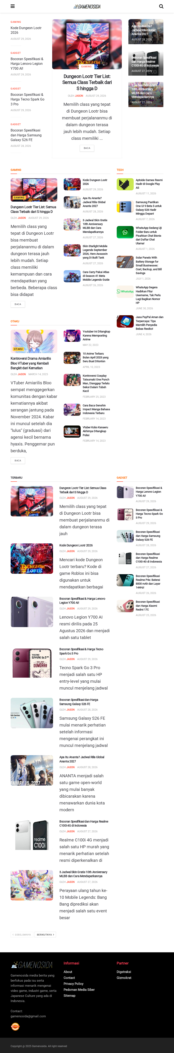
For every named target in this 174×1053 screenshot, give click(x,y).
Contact (69, 978)
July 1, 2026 (143, 278)
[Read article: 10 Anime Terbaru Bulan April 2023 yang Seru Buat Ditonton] (72, 358)
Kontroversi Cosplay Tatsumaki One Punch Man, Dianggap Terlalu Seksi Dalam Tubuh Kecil (96, 383)
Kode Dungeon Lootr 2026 (76, 545)
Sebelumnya (22, 934)
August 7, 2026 (145, 219)
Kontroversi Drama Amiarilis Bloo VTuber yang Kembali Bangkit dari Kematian (31, 363)
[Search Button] (161, 6)
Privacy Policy (73, 984)
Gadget (16, 53)
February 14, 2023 (94, 418)
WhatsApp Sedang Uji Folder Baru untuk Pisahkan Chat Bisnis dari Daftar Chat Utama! (149, 235)
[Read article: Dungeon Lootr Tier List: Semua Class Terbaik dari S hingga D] (87, 44)
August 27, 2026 (142, 70)
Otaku (18, 349)
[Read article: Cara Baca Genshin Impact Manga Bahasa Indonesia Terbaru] (72, 410)
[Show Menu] (13, 6)
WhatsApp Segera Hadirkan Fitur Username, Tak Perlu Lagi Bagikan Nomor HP (148, 295)
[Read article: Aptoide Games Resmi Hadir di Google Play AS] (125, 184)
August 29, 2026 (96, 95)
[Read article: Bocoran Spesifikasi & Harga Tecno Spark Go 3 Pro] (32, 662)
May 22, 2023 (90, 344)
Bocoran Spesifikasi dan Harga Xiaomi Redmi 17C (148, 605)
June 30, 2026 (144, 308)
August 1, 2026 (145, 248)
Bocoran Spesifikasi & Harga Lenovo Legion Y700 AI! (27, 64)
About (68, 972)
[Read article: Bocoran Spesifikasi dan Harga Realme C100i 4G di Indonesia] (32, 835)
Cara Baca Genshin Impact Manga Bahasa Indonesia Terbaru (96, 409)
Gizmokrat (124, 978)
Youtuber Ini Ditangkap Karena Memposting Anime (96, 335)
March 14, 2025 (38, 374)
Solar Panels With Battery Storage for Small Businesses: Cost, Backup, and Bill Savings (149, 265)
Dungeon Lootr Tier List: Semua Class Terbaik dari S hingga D (87, 82)
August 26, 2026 (93, 285)
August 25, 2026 (146, 615)
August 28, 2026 (21, 145)
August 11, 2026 (146, 193)
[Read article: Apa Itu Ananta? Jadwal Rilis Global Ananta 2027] (72, 202)
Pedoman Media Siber (79, 990)
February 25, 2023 (94, 396)
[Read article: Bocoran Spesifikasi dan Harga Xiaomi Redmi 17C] (125, 606)
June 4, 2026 (144, 334)
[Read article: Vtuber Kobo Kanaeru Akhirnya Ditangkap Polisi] (72, 431)
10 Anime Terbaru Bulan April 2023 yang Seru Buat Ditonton (95, 357)
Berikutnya (45, 934)
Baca (87, 148)
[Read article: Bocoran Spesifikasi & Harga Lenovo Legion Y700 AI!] (32, 612)
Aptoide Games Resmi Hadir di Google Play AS (149, 183)
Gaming (86, 66)
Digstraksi (124, 972)
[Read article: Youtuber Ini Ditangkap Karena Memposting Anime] (72, 336)
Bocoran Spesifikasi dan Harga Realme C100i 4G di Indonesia (145, 61)
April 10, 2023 (91, 367)
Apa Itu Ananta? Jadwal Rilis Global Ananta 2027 (143, 29)
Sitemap (69, 996)
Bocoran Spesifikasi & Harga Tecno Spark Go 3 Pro (27, 99)
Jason (79, 95)
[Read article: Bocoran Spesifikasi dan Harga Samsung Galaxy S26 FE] (32, 713)
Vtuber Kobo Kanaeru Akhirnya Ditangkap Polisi (95, 431)
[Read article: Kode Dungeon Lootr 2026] (72, 184)
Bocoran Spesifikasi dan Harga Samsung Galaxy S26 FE (26, 135)
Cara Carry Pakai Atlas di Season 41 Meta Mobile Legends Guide (96, 275)
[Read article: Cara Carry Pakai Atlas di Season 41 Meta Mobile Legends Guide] (72, 276)
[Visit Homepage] (87, 6)
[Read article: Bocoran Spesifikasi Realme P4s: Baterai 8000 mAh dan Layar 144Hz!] (125, 580)
